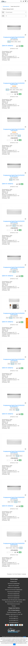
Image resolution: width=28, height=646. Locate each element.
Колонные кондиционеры (13, 593)
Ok (14, 644)
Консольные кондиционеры (13, 591)
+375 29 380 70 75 (14, 620)
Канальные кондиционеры (14, 595)
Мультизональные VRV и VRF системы (13, 601)
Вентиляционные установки (13, 603)
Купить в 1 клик (14, 48)
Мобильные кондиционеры (14, 587)
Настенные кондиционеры (14, 583)
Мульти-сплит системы (14, 585)
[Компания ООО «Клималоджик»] (14, 630)
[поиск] (27, 1)
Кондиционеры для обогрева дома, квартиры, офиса (13, 599)
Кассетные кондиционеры (14, 597)
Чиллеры (14, 605)
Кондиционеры (13, 581)
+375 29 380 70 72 (14, 618)
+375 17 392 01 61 (14, 616)
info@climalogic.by (14, 622)
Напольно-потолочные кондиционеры (13, 589)
